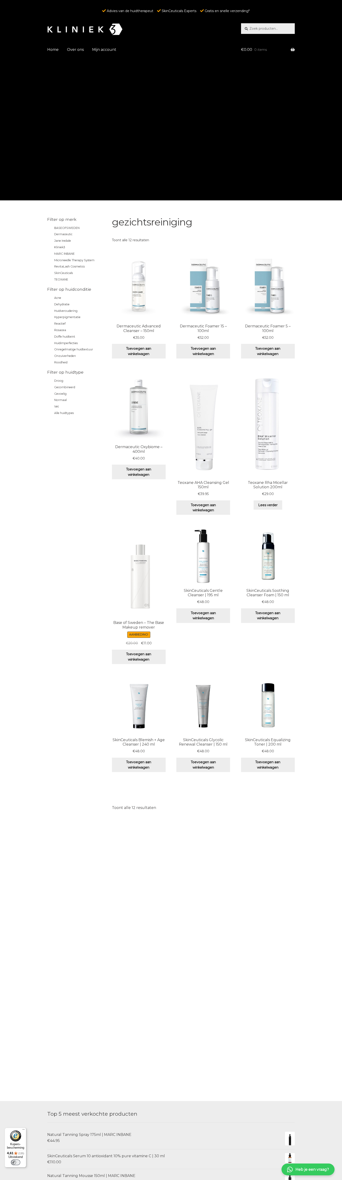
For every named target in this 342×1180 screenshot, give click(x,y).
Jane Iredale (62, 240)
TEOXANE (61, 279)
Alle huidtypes (64, 413)
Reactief (60, 323)
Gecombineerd (64, 387)
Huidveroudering (65, 311)
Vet (56, 406)
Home (53, 49)
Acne (57, 298)
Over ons (75, 49)
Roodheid (60, 362)
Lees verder (268, 505)
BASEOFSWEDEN (67, 228)
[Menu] (23, 1130)
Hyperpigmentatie (67, 317)
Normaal (60, 400)
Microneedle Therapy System (74, 260)
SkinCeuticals (63, 273)
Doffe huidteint (64, 336)
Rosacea (60, 330)
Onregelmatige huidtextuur (73, 349)
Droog (58, 380)
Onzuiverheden (65, 356)
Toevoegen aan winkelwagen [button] (138, 351)
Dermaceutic (63, 234)
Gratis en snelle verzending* (227, 11)
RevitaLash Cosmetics (69, 266)
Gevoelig (60, 393)
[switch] (15, 1162)
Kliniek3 (59, 247)
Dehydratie (62, 304)
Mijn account (104, 49)
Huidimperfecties (66, 343)
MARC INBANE (64, 253)
